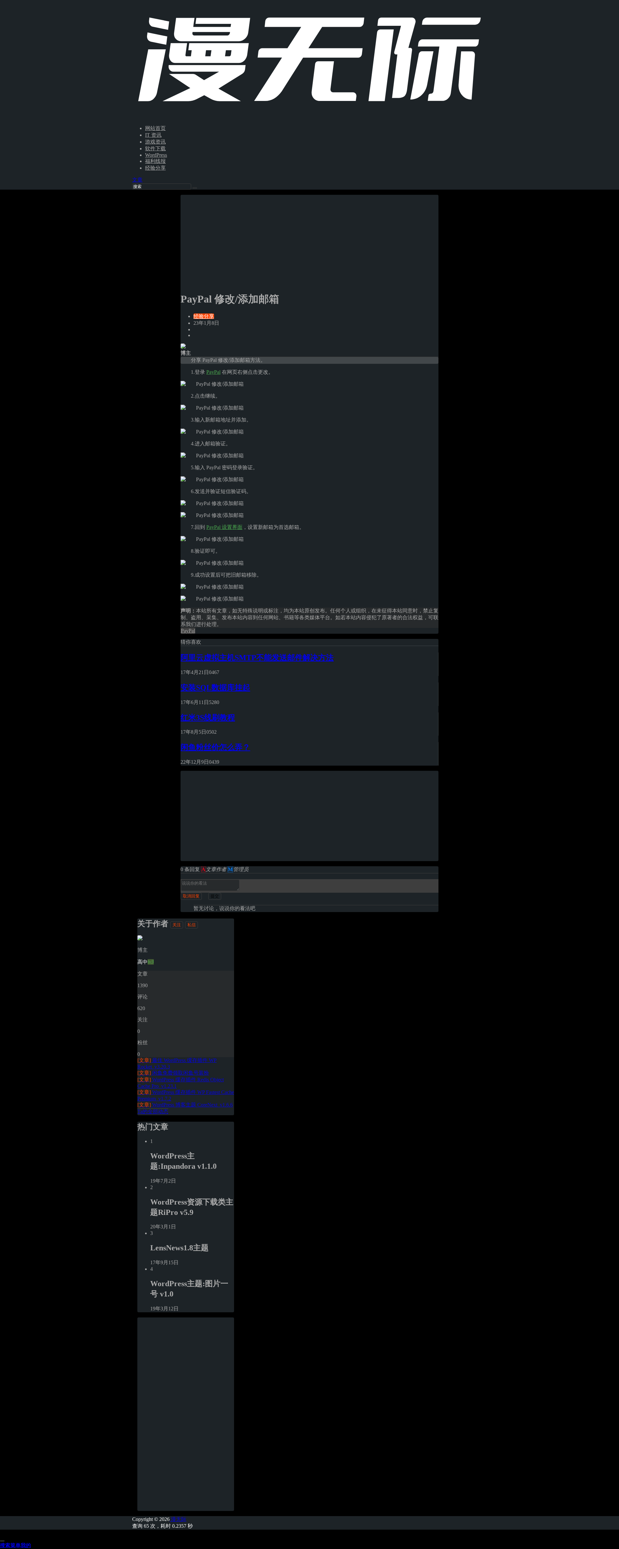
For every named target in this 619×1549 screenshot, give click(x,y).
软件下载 (155, 148)
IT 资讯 (153, 135)
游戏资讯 (155, 141)
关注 (176, 924)
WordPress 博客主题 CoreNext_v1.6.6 (185, 1104)
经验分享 (155, 168)
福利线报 (155, 161)
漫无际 (178, 1519)
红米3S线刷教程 (208, 717)
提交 (215, 896)
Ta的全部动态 (152, 1111)
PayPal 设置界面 (224, 527)
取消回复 (191, 896)
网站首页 (155, 128)
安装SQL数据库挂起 (215, 687)
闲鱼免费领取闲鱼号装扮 (173, 1073)
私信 (191, 924)
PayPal (213, 372)
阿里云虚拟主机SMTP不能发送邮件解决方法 (257, 657)
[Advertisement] (309, 240)
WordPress (156, 155)
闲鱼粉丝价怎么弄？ (215, 747)
